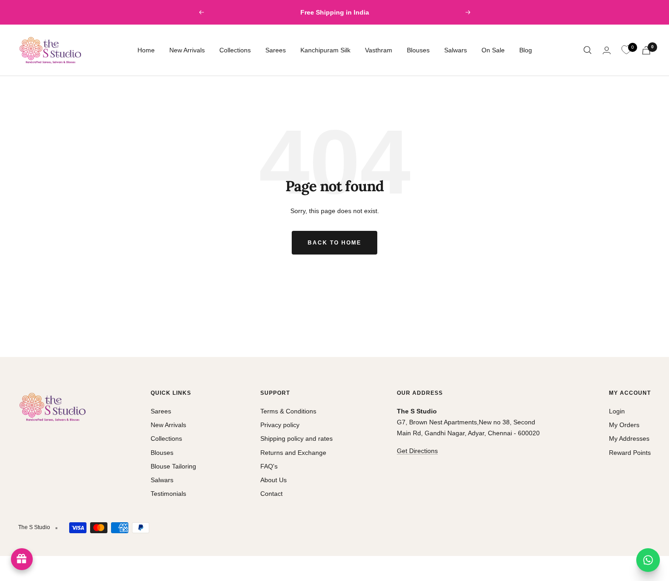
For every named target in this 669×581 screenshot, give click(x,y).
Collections (235, 50)
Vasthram (378, 50)
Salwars (455, 50)
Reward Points (630, 452)
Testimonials (168, 493)
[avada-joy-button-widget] (22, 559)
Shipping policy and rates (296, 438)
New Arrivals (187, 50)
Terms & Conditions (288, 411)
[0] (626, 50)
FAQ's (269, 466)
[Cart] (646, 50)
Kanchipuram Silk (325, 50)
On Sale (493, 50)
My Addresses (629, 438)
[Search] (587, 50)
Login (617, 411)
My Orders (624, 424)
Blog (525, 50)
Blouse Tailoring (173, 466)
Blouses (418, 50)
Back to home (334, 243)
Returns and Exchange (293, 452)
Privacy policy (279, 424)
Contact (271, 493)
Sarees (275, 50)
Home (146, 50)
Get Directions (417, 450)
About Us (273, 480)
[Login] (607, 50)
